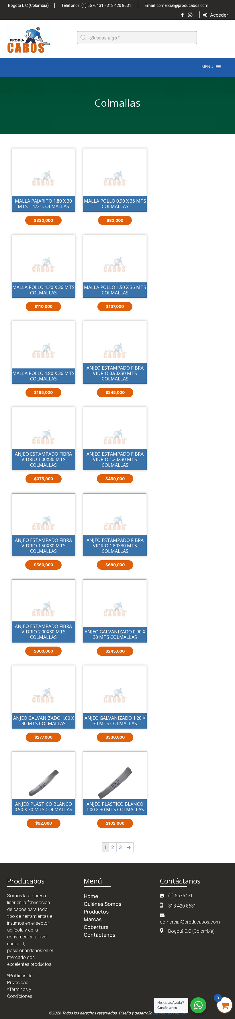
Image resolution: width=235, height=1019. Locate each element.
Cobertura (96, 927)
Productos (96, 912)
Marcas (92, 919)
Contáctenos (99, 935)
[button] (207, 66)
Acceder (218, 15)
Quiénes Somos (102, 904)
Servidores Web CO (170, 1013)
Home (91, 896)
